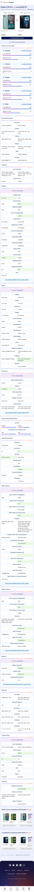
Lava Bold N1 (21, 30)
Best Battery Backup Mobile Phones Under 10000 (17, 684)
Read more (30, 9)
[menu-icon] (2, 2)
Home (2, 855)
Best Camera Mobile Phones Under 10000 (17, 583)
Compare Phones (10, 855)
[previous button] (3, 820)
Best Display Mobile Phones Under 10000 (17, 279)
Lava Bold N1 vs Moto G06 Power (9, 848)
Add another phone (17, 38)
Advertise (26, 870)
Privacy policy (11, 873)
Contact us (20, 870)
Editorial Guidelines (21, 873)
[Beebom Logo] (8, 2)
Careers (13, 870)
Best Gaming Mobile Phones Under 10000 (17, 412)
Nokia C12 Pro (4, 30)
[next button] (30, 820)
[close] (16, 15)
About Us (7, 870)
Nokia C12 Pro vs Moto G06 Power (10, 825)
